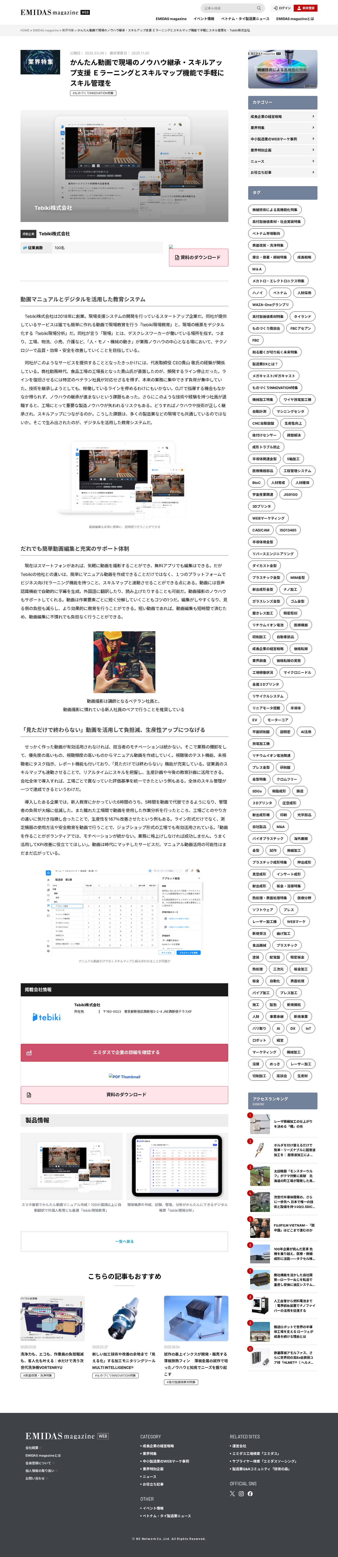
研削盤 (285, 767)
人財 (255, 1016)
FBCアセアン (300, 328)
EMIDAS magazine (171, 19)
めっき (275, 1064)
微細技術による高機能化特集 (274, 210)
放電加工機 (261, 744)
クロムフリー (287, 779)
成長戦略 (304, 257)
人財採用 (304, 293)
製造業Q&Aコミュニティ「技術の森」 (261, 1469)
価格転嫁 (301, 649)
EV (254, 720)
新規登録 (308, 8)
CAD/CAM (260, 530)
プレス (289, 910)
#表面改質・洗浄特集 (37, 1375)
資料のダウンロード (201, 257)
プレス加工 (288, 993)
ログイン (285, 8)
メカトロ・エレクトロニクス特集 (278, 281)
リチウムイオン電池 (268, 625)
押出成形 (304, 862)
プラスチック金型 (266, 577)
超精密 (285, 732)
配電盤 (275, 957)
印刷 (283, 815)
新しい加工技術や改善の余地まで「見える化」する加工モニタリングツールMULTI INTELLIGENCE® (123, 1361)
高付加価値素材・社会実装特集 (276, 221)
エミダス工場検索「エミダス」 (256, 1453)
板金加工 (301, 969)
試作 (273, 850)
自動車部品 (285, 637)
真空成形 (259, 874)
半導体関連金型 (264, 459)
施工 (255, 1005)
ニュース (257, 161)
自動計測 (259, 411)
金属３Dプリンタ (265, 684)
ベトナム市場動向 (266, 233)
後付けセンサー (264, 435)
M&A (281, 827)
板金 (255, 981)
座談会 (282, 1076)
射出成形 (259, 886)
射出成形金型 (262, 589)
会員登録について (38, 1463)
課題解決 (294, 435)
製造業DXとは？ (265, 364)
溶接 (255, 1064)
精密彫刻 (290, 613)
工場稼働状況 (262, 672)
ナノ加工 (290, 589)
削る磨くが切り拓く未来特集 (274, 352)
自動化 (275, 981)
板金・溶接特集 (289, 886)
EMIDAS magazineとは (295, 19)
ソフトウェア (262, 910)
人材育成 (278, 483)
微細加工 (294, 850)
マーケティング (264, 1052)
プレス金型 (261, 767)
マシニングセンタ (290, 411)
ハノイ (257, 293)
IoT (308, 1028)
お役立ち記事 (261, 172)
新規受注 (259, 933)
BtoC (256, 483)
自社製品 (259, 827)
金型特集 (259, 779)
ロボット (259, 1040)
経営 (280, 1040)
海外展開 (301, 838)
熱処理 (257, 969)
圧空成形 (289, 803)
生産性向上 (293, 423)
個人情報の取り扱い (39, 1471)
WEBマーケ (296, 922)
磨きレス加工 (262, 613)
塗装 (255, 957)
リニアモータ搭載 (266, 708)
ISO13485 (288, 530)
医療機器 (301, 625)
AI (278, 1028)
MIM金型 (297, 577)
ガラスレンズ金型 (266, 601)
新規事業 (301, 1016)
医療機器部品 (262, 471)
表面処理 (297, 981)
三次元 (278, 969)
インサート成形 (289, 874)
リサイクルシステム (268, 696)
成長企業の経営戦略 (266, 116)
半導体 (295, 708)
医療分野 (304, 898)
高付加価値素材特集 (268, 316)
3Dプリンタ (261, 506)
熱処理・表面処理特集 (269, 898)
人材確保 (302, 483)
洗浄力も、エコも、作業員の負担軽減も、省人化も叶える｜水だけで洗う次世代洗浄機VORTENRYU (52, 1361)
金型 (255, 850)
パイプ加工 (261, 993)
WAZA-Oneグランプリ (270, 305)
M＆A (257, 269)
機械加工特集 (262, 399)
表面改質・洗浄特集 (268, 245)
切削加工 (259, 1076)
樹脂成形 (279, 791)
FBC (255, 340)
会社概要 (31, 1448)
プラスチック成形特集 (269, 862)
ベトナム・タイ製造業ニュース (245, 19)
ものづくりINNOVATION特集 (275, 388)
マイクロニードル (297, 672)
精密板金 (297, 957)
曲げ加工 (283, 933)
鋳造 (299, 791)
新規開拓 (294, 1005)
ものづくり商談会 (266, 328)
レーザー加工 (300, 1064)
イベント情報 (203, 19)
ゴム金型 (297, 601)
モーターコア (277, 720)
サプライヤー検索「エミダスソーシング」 (265, 1461)
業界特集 (258, 128)
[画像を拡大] (172, 443)
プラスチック (287, 945)
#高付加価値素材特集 (181, 1382)
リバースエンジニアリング (273, 554)
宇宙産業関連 (262, 494)
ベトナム (280, 293)
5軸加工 (293, 459)
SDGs (257, 791)
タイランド (302, 316)
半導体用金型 (262, 542)
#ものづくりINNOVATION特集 (93, 93)
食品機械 (259, 945)
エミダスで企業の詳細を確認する (126, 1052)
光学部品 (304, 815)
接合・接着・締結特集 (269, 257)
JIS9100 (291, 494)
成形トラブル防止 (266, 447)
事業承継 (277, 1016)
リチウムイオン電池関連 (271, 755)
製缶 (273, 1005)
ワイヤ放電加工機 (297, 399)
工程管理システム (297, 471)
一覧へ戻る (124, 1241)
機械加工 (294, 1052)
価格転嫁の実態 (289, 660)
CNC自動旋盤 (263, 423)
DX (292, 1028)
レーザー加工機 (264, 922)
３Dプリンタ (262, 803)
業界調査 (259, 660)
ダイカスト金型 (264, 566)
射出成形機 (261, 815)
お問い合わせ (35, 1478)
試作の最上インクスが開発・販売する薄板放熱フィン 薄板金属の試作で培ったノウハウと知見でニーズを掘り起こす (196, 1364)
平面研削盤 (261, 732)
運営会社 (239, 1446)
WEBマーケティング (268, 518)
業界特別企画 (261, 150)
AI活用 (306, 732)
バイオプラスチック (268, 838)
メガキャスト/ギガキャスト (273, 376)
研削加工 (259, 637)
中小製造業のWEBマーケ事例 (274, 139)
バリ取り (259, 1028)
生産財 (302, 1076)
